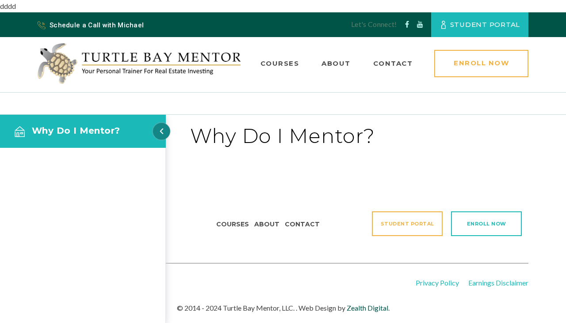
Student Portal (485, 24)
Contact (393, 63)
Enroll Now (481, 63)
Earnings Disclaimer (498, 282)
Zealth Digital (367, 308)
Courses (279, 63)
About (336, 63)
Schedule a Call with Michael (97, 25)
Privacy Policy (437, 282)
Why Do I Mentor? (76, 130)
